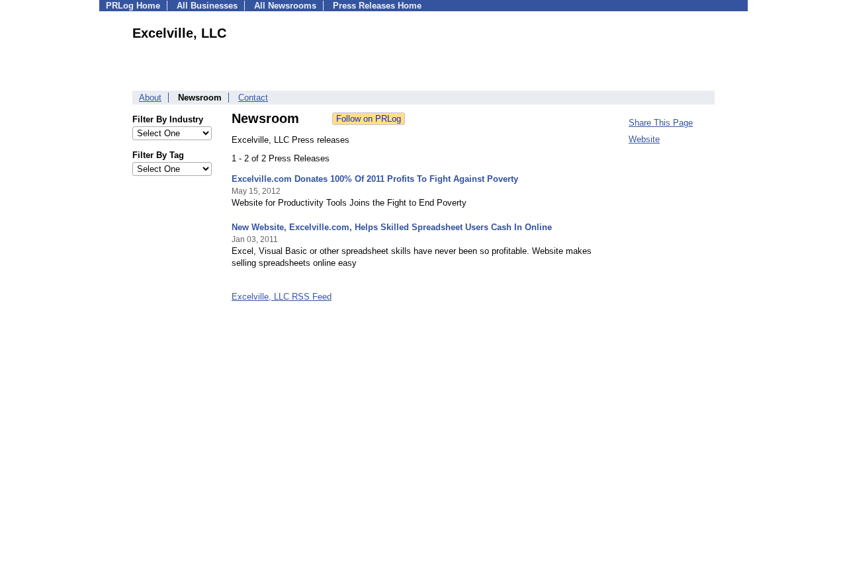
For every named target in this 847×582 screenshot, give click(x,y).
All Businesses (207, 6)
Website (644, 139)
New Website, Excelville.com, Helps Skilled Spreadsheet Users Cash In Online (392, 227)
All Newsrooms (285, 6)
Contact (253, 98)
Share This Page (661, 123)
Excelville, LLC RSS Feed (282, 297)
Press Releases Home (377, 6)
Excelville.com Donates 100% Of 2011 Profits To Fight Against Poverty (375, 179)
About (150, 98)
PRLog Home (133, 6)
